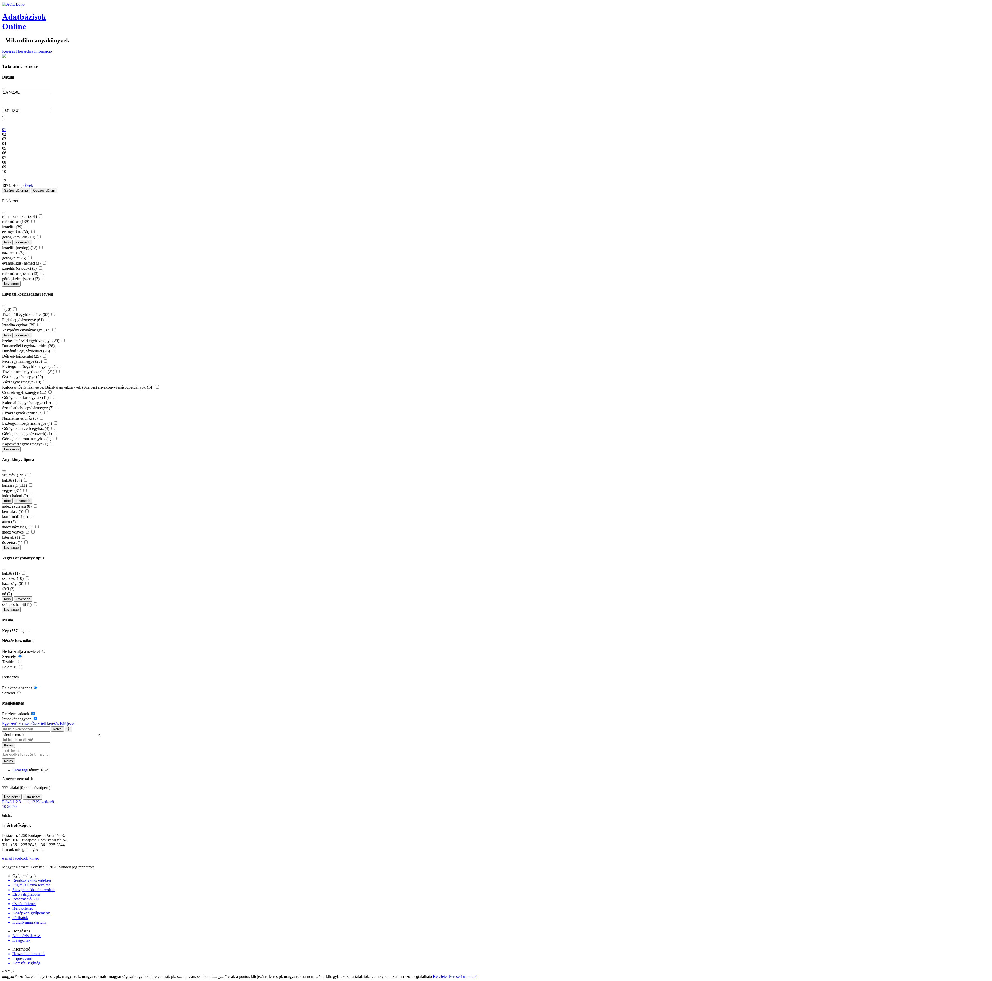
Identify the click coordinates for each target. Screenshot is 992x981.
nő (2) (7, 594)
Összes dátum (44, 190)
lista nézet (32, 797)
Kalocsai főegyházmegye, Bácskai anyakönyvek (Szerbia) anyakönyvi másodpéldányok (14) (78, 387)
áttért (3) (9, 522)
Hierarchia (24, 51)
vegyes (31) (12, 490)
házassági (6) (13, 583)
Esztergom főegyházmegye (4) (27, 423)
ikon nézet (12, 797)
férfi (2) (9, 588)
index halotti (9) (15, 495)
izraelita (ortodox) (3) (20, 268)
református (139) (16, 221)
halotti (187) (12, 480)
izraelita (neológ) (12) (20, 247)
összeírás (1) (12, 542)
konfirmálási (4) (15, 516)
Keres (57, 729)
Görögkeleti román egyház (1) (27, 439)
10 (4, 806)
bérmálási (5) (13, 511)
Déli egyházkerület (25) (22, 356)
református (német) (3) (21, 273)
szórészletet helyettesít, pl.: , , (65, 976)
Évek (29, 185)
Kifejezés (67, 723)
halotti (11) (11, 573)
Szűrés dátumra (16, 190)
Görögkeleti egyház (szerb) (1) (27, 433)
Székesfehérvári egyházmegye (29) (31, 340)
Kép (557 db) (13, 631)
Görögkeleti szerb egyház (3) (26, 428)
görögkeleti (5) (14, 258)
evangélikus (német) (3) (22, 263)
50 (14, 806)
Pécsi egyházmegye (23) (22, 361)
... (23, 802)
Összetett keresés (45, 723)
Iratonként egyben (17, 719)
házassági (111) (15, 485)
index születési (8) (17, 506)
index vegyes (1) (16, 532)
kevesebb (23, 242)
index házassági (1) (18, 527)
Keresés (8, 51)
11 (28, 802)
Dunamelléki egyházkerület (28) (29, 346)
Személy (9, 656)
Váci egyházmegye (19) (22, 382)
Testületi (9, 662)
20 (9, 806)
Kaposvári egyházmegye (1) (25, 444)
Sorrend (9, 693)
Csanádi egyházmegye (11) (24, 392)
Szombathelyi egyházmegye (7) (28, 408)
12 (33, 802)
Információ (43, 51)
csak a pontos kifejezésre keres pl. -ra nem (263, 976)
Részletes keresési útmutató (455, 976)
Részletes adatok (16, 714)
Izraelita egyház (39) (19, 325)
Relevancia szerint (17, 688)
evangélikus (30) (16, 232)
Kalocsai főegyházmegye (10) (27, 402)
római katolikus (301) (20, 216)
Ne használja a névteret (21, 651)
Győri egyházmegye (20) (23, 377)
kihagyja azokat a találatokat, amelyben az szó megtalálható (374, 976)
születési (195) (14, 475)
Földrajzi (10, 667)
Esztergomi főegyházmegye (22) (29, 366)
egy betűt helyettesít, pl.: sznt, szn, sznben (170, 976)
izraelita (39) (13, 227)
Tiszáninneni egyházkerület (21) (28, 371)
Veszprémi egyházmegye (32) (26, 330)
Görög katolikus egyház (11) (26, 397)
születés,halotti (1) (17, 604)
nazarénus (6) (13, 253)
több (7, 242)
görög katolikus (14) (19, 237)
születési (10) (13, 578)
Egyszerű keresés (16, 723)
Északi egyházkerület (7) (22, 413)
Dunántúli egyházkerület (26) (26, 351)
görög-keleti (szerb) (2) (21, 278)
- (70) (7, 309)
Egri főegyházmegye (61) (23, 320)
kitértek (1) (11, 537)
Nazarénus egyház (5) (20, 418)
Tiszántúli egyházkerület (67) (26, 314)
